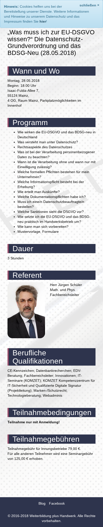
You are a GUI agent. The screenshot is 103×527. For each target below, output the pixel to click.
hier (43, 21)
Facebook (57, 503)
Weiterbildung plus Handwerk (53, 516)
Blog (42, 503)
